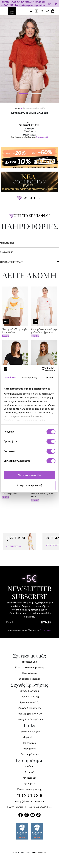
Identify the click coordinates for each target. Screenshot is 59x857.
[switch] (50, 443)
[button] (50, 3)
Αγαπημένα (30, 783)
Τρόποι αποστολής (29, 702)
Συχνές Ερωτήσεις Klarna (29, 719)
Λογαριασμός (30, 777)
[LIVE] (36, 11)
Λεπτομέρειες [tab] (29, 377)
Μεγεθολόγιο (29, 737)
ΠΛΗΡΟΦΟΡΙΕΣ (6, 252)
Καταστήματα (29, 673)
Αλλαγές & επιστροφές (29, 708)
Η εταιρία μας (29, 661)
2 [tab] (36, 93)
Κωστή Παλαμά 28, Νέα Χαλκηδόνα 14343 (29, 807)
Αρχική (17, 108)
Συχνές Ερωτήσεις (29, 691)
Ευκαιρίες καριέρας (29, 678)
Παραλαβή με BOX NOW (29, 713)
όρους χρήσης (46, 630)
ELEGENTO (42, 852)
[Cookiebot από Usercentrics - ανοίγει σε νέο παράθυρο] (42, 369)
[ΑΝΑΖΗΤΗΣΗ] (31, 11)
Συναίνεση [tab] (10, 377)
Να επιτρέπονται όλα (29, 475)
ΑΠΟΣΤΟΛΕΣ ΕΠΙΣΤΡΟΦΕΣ (11, 262)
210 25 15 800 (30, 796)
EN (55, 3)
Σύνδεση (29, 766)
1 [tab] (23, 93)
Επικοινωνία (29, 743)
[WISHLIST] (47, 11)
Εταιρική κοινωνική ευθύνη (29, 667)
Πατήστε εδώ (42, 137)
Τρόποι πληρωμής (29, 696)
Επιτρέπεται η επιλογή (29, 485)
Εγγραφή (29, 772)
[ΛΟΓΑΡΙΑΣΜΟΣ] (42, 11)
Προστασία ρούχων (30, 731)
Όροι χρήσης (29, 748)
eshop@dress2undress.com (29, 801)
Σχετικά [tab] (48, 377)
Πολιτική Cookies (30, 754)
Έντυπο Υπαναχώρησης (29, 789)
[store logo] (13, 11)
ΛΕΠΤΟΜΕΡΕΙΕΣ (7, 242)
